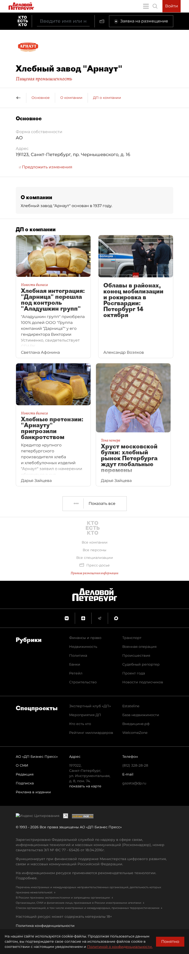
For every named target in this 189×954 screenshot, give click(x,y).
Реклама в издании (33, 792)
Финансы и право (85, 638)
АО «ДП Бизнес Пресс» (37, 756)
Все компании (95, 542)
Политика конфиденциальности (45, 925)
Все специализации (94, 557)
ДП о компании (107, 97)
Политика (78, 655)
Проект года (133, 673)
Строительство (83, 682)
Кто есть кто (80, 724)
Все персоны (94, 550)
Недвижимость (83, 646)
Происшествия (136, 655)
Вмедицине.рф (136, 724)
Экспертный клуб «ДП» (90, 706)
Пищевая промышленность (44, 78)
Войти (171, 6)
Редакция (24, 774)
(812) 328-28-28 (135, 765)
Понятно (170, 941)
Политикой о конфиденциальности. (120, 946)
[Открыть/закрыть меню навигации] (146, 6)
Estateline (130, 706)
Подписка (25, 783)
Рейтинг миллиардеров (91, 732)
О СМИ (22, 765)
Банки (74, 664)
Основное (41, 97)
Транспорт (132, 638)
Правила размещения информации (94, 573)
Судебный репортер (141, 664)
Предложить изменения (46, 167)
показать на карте (85, 786)
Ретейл (75, 673)
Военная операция (139, 646)
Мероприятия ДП (85, 715)
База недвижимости (140, 715)
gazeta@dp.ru (134, 783)
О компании (71, 97)
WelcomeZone (134, 732)
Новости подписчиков (142, 682)
